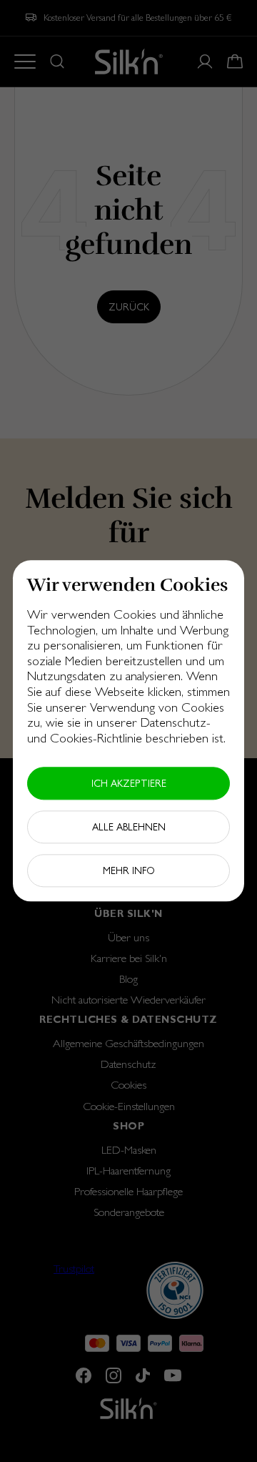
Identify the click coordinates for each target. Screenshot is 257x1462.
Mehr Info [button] (129, 871)
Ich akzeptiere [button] (128, 784)
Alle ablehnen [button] (129, 827)
